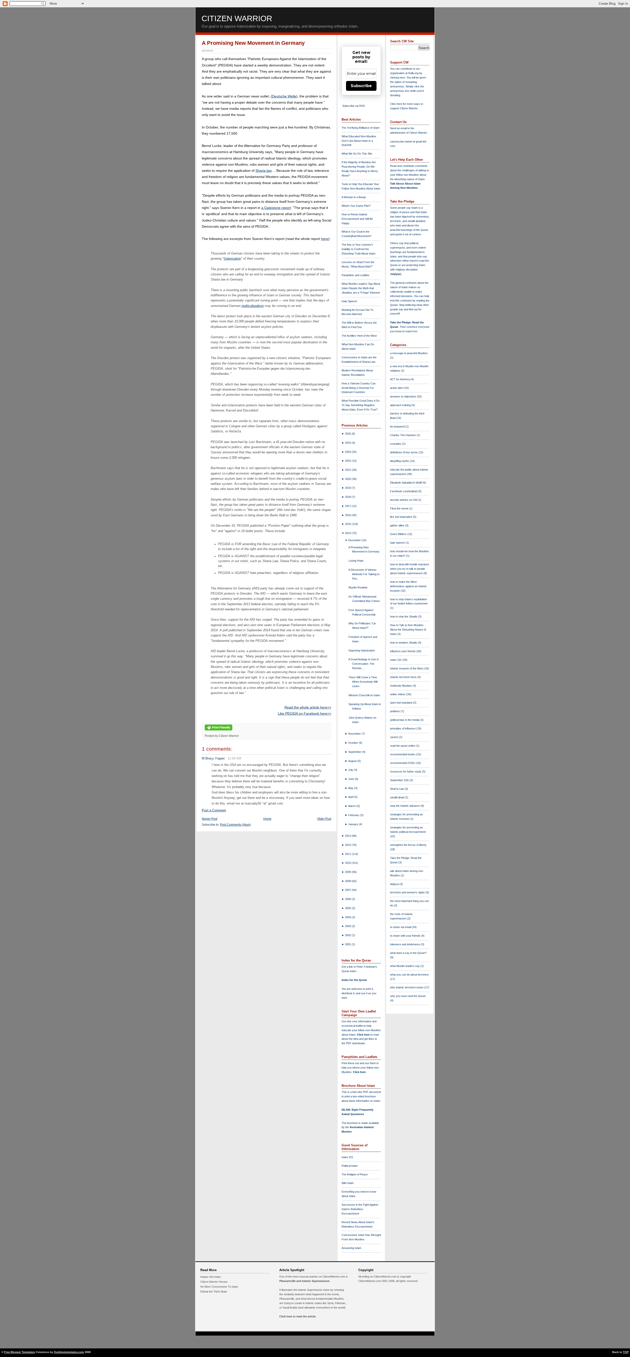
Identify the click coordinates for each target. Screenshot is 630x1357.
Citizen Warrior (237, 18)
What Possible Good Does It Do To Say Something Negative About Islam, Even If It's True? (360, 405)
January (353, 824)
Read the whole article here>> (307, 707)
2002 (348, 935)
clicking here (397, 77)
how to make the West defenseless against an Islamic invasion (408, 586)
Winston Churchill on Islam (364, 695)
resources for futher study (406, 771)
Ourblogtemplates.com (69, 1352)
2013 (348, 835)
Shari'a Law (397, 788)
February (354, 815)
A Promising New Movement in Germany (253, 43)
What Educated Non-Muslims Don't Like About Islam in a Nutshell (359, 141)
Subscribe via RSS (353, 105)
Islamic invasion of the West (407, 668)
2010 (348, 862)
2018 (348, 496)
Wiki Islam (348, 1183)
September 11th (400, 780)
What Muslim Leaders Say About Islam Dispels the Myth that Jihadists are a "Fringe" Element (361, 288)
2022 (348, 460)
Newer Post (209, 819)
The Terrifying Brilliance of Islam (360, 127)
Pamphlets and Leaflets (355, 275)
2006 (348, 899)
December (355, 540)
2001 (348, 944)
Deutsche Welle (284, 96)
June (351, 778)
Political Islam (350, 1165)
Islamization (232, 258)
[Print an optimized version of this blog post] (218, 730)
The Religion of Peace (355, 1174)
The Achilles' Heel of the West (359, 335)
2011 (348, 853)
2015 (348, 523)
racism (394, 737)
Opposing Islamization (361, 650)
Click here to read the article (297, 1316)
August (352, 760)
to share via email (401, 927)
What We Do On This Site (357, 153)
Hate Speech (349, 301)
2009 (348, 871)
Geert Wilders (398, 534)
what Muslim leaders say (405, 965)
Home (267, 819)
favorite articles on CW (404, 499)
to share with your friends (405, 935)
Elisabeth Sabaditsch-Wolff (406, 482)
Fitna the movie (399, 508)
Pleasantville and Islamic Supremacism (304, 1280)
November (355, 733)
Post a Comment (214, 810)
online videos (398, 694)
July (351, 769)
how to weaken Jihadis (404, 642)
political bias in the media (405, 719)
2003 (348, 926)
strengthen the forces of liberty (408, 844)
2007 (348, 889)
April (351, 796)
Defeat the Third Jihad (213, 1291)
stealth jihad (397, 797)
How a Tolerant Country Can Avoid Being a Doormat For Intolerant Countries (359, 388)
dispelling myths (400, 460)
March (352, 806)
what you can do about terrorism (409, 974)
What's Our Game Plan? (356, 205)
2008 (348, 881)
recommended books (403, 754)
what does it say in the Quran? (408, 952)
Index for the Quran (354, 979)
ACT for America (400, 379)
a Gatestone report (276, 208)
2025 (348, 433)
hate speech (398, 542)
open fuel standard (401, 702)
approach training (400, 405)
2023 (348, 451)
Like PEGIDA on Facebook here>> (304, 713)
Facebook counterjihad (404, 491)
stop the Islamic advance (405, 805)
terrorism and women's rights (407, 892)
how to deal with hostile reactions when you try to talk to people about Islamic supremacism (409, 569)
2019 (348, 487)
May (351, 788)
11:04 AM (234, 758)
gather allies (397, 525)
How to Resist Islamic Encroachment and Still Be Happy (357, 219)
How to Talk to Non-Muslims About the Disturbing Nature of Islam (408, 629)
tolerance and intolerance (405, 944)
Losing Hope (355, 560)
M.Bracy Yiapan (213, 758)
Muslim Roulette (357, 587)
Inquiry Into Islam (210, 1276)
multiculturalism (252, 306)
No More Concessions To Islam (219, 1286)
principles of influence (403, 728)
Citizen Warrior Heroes (214, 1281)
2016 (348, 515)
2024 (348, 442)
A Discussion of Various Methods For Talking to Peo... (363, 574)
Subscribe (361, 85)
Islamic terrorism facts (403, 677)
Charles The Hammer (403, 435)
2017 (348, 506)
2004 (348, 917)
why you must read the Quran (408, 995)
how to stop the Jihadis (404, 616)
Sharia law (263, 171)
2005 (348, 908)
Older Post (324, 819)
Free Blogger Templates (19, 1352)
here (324, 239)
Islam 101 (347, 1157)
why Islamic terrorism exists (407, 987)
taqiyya (395, 273)
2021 (348, 469)
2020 (348, 478)
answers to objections (403, 396)
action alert (397, 387)
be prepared (397, 426)
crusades (396, 443)
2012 (348, 844)
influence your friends (403, 651)
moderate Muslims (401, 685)
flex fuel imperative (401, 516)
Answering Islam (351, 1248)
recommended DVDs (403, 762)
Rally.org (413, 73)
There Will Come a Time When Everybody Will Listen (363, 682)
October (353, 742)
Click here (359, 1072)
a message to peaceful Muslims (409, 353)
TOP (626, 1352)
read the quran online (403, 745)
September (355, 751)
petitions (395, 711)
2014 (348, 533)
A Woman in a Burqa (354, 197)
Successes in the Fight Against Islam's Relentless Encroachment (360, 1209)
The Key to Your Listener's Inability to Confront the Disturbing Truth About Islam (358, 249)
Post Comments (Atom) (235, 824)
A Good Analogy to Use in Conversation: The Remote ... (363, 664)
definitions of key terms (404, 452)
